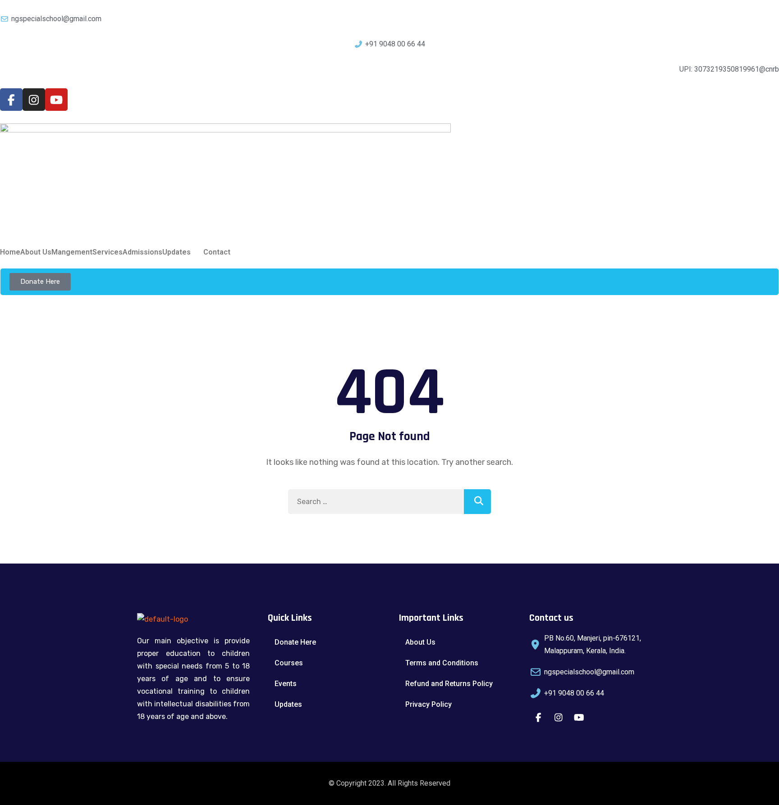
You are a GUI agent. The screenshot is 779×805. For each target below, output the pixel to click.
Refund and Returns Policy (449, 683)
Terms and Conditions (441, 663)
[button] (182, 252)
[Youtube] (56, 99)
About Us (35, 252)
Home (10, 252)
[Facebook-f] (11, 99)
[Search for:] (389, 501)
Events (286, 683)
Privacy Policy (428, 704)
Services (107, 252)
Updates (176, 252)
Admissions (142, 252)
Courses (289, 663)
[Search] (477, 501)
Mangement (71, 252)
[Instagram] (34, 99)
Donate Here (295, 642)
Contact (216, 252)
